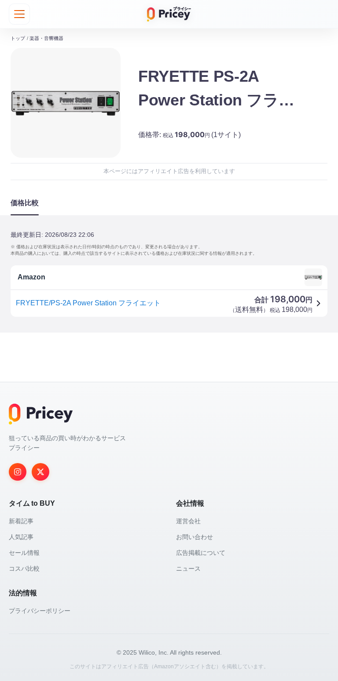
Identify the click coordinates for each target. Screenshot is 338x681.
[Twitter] (40, 472)
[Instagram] (17, 472)
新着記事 (21, 521)
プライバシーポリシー (39, 610)
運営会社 (188, 521)
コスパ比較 (24, 568)
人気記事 (21, 536)
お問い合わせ (194, 536)
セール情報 (24, 552)
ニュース (188, 568)
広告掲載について (200, 552)
